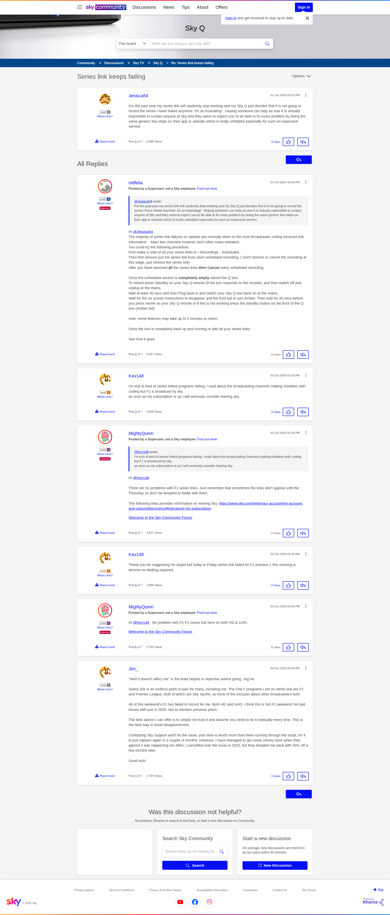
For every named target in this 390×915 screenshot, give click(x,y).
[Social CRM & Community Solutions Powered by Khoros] (373, 902)
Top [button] (381, 890)
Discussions (144, 7)
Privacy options (84, 890)
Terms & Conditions (121, 890)
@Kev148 (141, 452)
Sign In (304, 7)
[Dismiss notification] (307, 18)
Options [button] (298, 76)
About (202, 7)
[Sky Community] (106, 7)
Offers (222, 7)
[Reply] (303, 142)
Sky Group (309, 890)
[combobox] (205, 44)
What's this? (105, 116)
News (168, 7)
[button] (306, 95)
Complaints (250, 890)
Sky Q (195, 28)
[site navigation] (79, 7)
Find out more (207, 188)
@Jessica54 (143, 201)
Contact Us (280, 890)
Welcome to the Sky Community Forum (160, 518)
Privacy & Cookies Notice (165, 890)
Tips (186, 7)
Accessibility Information (212, 890)
